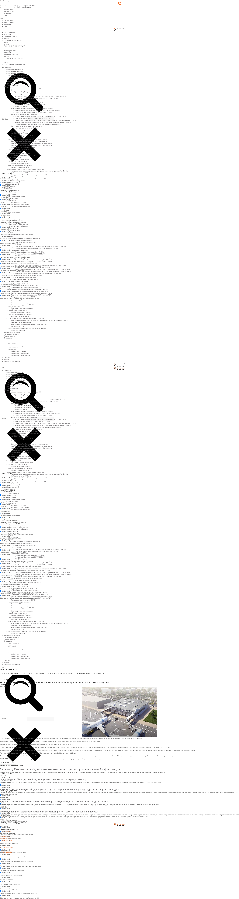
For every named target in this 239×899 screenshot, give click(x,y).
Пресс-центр (8, 188)
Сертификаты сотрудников (16, 73)
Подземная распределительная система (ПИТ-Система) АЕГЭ (31, 145)
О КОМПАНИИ (8, 10)
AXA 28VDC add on (21, 106)
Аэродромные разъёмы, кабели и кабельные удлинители (25, 169)
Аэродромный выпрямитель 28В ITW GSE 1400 (30, 104)
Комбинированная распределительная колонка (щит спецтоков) (31, 143)
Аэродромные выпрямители (20, 100)
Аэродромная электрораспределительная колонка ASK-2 (29, 141)
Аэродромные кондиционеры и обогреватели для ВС (24, 130)
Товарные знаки (12, 85)
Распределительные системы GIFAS (23, 147)
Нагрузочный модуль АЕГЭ (20, 167)
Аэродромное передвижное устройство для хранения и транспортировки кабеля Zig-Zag (39, 171)
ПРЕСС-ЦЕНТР (9, 12)
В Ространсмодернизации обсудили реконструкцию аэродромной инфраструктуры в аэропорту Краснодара (59, 789)
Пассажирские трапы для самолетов (19, 149)
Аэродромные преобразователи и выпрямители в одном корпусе (32, 108)
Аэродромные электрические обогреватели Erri (26, 138)
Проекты (6, 210)
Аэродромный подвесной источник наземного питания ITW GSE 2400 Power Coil (40, 97)
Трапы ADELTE (16, 151)
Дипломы (10, 83)
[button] (119, 19)
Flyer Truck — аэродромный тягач (22, 159)
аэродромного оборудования (69, 759)
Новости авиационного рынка (16, 196)
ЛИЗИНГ (6, 38)
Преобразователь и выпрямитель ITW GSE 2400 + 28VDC (33, 112)
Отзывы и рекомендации (15, 69)
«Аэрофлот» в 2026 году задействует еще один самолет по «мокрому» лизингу (43, 779)
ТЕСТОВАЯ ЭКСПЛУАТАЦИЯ (13, 40)
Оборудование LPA (17, 177)
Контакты (7, 208)
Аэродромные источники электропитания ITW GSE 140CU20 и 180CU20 (38, 124)
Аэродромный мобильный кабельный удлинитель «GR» (29, 175)
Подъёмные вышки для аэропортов (18, 153)
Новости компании (13, 190)
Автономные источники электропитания (24, 114)
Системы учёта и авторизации (17, 161)
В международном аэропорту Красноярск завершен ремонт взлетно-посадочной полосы (49, 811)
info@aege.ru (18, 6)
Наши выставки (12, 198)
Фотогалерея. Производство (20, 204)
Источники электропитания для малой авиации (26, 126)
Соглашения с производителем (17, 77)
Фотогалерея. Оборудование (20, 206)
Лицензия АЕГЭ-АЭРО (14, 81)
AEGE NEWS (11, 194)
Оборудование (8, 87)
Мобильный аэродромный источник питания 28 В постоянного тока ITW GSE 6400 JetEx (43, 122)
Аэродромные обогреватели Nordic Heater (24, 136)
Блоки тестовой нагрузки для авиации (19, 165)
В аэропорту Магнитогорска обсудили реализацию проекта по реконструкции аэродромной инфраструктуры (60, 769)
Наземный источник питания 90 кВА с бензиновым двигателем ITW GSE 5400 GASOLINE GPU (45, 120)
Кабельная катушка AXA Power (21, 173)
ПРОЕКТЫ (7, 34)
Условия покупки (9, 186)
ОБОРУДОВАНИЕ (10, 32)
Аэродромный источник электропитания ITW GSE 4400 (32, 118)
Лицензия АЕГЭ (12, 79)
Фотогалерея (99, 673)
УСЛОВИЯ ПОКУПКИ (11, 36)
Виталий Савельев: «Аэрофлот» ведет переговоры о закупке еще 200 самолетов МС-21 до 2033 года (54, 801)
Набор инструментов (18, 181)
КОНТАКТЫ (7, 16)
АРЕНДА (6, 44)
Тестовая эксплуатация (11, 184)
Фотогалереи (11, 200)
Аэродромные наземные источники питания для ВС (24, 89)
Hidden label (6, 178)
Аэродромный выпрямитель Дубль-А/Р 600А (29, 102)
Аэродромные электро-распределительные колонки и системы (27, 140)
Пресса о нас (11, 192)
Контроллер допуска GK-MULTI (21, 163)
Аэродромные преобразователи (21, 91)
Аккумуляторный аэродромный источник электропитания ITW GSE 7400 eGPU (40, 116)
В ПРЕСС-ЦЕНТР (9, 763)
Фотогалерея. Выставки (18, 202)
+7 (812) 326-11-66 (29, 6)
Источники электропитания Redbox (26, 128)
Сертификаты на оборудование (17, 75)
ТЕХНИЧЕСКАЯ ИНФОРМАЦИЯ (14, 46)
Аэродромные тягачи (14, 157)
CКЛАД (6, 42)
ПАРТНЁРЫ (7, 14)
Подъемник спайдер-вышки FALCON (23, 155)
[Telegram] (30, 8)
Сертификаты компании (15, 71)
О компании (7, 67)
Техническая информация (12, 212)
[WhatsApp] (29, 8)
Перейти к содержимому (8, 1)
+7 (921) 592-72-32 (22, 8)
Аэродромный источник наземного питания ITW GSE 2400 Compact (36, 98)
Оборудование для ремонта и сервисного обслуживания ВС (26, 179)
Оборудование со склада (12, 183)
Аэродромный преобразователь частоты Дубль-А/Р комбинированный (37, 110)
